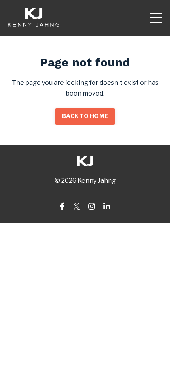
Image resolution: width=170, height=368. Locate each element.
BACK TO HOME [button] (85, 116)
